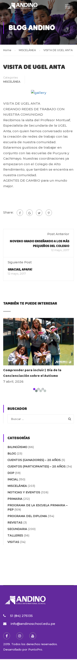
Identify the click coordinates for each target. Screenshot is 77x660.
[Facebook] (20, 212)
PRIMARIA (14, 498)
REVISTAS (14, 522)
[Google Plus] (29, 212)
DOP (10, 473)
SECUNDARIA (17, 529)
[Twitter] (39, 212)
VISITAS (13, 542)
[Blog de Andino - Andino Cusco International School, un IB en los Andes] (22, 7)
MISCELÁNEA (11, 81)
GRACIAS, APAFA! (20, 269)
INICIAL (12, 479)
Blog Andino (32, 28)
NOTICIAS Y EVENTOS (23, 492)
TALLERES (15, 535)
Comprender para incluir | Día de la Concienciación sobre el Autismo (32, 373)
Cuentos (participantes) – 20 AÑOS (36, 466)
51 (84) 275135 (21, 616)
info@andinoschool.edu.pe (33, 624)
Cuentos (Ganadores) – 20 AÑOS (34, 460)
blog (11, 453)
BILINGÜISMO (17, 447)
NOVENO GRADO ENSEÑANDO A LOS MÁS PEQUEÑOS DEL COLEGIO (39, 244)
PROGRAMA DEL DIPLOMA (27, 516)
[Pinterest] (49, 212)
